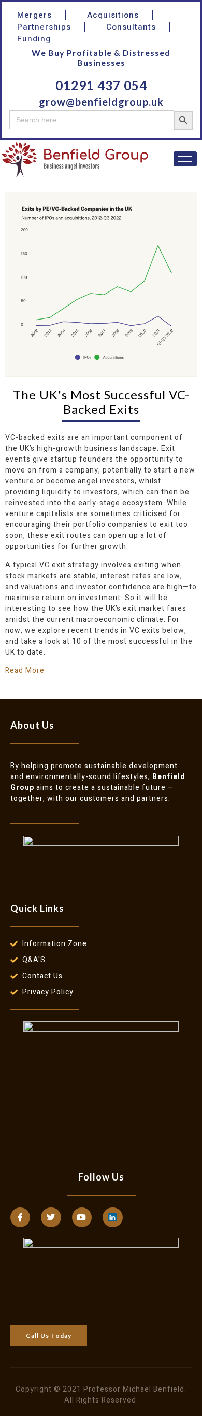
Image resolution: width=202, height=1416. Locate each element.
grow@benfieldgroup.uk (101, 101)
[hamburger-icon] (185, 158)
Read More (25, 670)
